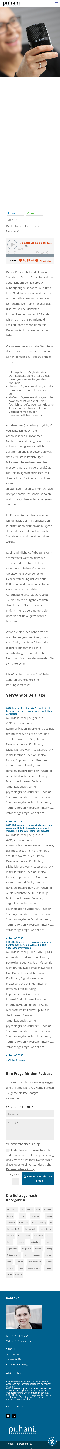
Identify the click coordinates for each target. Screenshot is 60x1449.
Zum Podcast (14, 821)
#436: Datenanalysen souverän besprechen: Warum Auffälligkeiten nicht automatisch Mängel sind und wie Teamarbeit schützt (29, 828)
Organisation (12, 1248)
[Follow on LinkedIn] (14, 1416)
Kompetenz (38, 1235)
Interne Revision (35, 999)
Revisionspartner (34, 1261)
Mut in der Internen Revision (24, 781)
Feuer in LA (43, 165)
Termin (10, 808)
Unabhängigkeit (33, 1268)
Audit (38, 1209)
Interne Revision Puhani (33, 771)
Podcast (44, 191)
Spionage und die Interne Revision (28, 797)
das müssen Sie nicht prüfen (24, 734)
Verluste (11, 207)
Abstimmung (12, 1209)
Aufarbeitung (33, 160)
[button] (56, 4)
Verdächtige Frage (17, 813)
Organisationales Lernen (22, 786)
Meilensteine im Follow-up (31, 776)
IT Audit (43, 1005)
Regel (9, 1261)
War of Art (37, 813)
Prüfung (49, 1248)
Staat (9, 802)
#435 (50, 952)
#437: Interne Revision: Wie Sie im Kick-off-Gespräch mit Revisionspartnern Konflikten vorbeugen (29, 711)
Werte (9, 1275)
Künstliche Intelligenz (19, 181)
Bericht (10, 1216)
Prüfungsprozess (13, 1255)
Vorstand (24, 207)
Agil (22, 1209)
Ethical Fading (27, 989)
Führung (49, 1216)
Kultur (9, 1242)
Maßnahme (42, 181)
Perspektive (26, 1248)
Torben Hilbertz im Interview (35, 808)
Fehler (22, 1216)
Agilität (30, 1209)
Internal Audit (24, 765)
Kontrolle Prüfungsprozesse (30, 176)
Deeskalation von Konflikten (24, 744)
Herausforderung (39, 1222)
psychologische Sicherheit (22, 792)
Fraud (9, 170)
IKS (51, 1222)
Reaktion (48, 1255)
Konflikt (49, 1235)
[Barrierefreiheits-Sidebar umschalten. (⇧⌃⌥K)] (52, 1441)
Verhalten (39, 202)
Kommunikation (24, 1235)
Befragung (48, 1209)
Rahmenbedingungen (33, 1255)
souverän (10, 1268)
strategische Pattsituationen (32, 802)
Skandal (26, 202)
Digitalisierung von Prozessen (25, 750)
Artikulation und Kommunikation (27, 957)
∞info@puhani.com (21, 1341)
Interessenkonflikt (14, 1229)
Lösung (21, 1242)
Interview (10, 1235)
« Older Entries (15, 1060)
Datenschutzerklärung (20, 1169)
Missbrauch (13, 186)
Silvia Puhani (18, 718)
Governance (22, 170)
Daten (40, 739)
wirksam (18, 1275)
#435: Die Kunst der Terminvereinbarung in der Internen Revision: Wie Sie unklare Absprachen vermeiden (29, 944)
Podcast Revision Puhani (21, 197)
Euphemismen (25, 760)
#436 (9, 840)
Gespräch (11, 1222)
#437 (9, 723)
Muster (49, 1242)
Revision (46, 792)
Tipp (21, 1268)
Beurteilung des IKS (40, 728)
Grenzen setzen (36, 994)
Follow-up (35, 1216)
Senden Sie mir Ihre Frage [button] (39, 1178)
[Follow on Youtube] (8, 1416)
